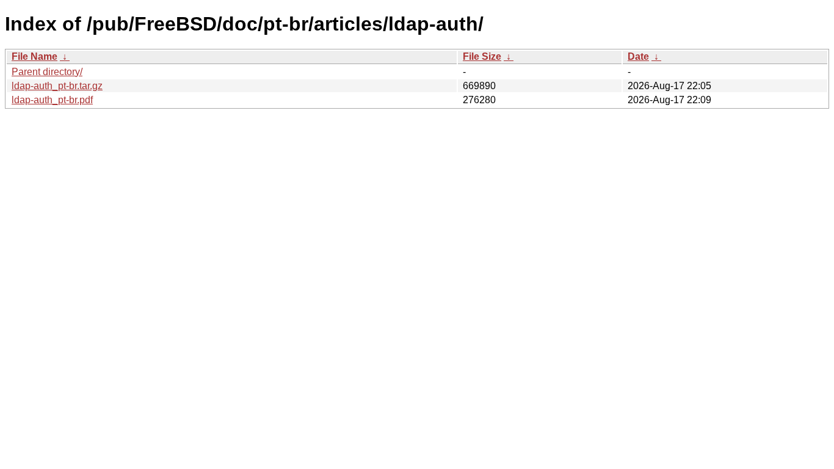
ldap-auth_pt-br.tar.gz (57, 86)
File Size (482, 56)
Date (638, 56)
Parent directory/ (47, 72)
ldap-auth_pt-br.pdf (52, 100)
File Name (34, 56)
